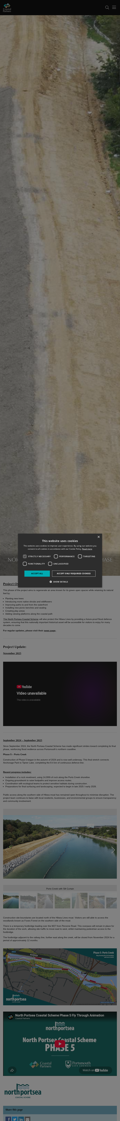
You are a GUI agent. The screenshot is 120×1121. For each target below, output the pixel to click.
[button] (60, 582)
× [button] (98, 537)
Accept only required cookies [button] (74, 573)
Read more (87, 549)
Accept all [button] (37, 573)
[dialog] (60, 560)
